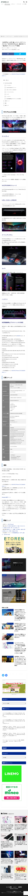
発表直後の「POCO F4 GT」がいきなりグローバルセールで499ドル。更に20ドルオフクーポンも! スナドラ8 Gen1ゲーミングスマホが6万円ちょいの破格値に (20, 661)
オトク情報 (24, 4)
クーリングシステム (9, 92)
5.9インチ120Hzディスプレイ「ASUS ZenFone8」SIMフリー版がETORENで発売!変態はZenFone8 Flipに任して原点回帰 (7, 876)
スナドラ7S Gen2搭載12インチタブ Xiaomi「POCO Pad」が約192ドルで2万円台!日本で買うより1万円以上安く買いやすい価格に (14, 714)
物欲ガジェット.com (17, 891)
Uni (4, 716)
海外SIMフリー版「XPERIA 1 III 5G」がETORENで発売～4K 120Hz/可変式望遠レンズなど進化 (21, 843)
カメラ (7, 94)
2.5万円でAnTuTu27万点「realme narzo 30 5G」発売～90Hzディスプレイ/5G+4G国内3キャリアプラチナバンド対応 (7, 861)
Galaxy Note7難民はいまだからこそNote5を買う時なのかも (20, 636)
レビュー (15, 887)
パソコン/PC (19, 4)
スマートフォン (7, 4)
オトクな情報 (9, 887)
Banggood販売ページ (6, 497)
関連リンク (6, 105)
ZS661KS (18, 335)
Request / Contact (14, 888)
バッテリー (7, 96)
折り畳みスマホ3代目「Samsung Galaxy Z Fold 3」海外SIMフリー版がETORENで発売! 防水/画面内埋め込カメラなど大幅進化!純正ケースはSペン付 (7, 845)
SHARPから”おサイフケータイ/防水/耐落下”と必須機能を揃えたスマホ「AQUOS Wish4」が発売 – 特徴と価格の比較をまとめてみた (20, 627)
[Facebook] (8, 54)
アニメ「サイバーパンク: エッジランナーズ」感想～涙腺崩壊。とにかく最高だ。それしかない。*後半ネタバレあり (14, 741)
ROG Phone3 (11, 524)
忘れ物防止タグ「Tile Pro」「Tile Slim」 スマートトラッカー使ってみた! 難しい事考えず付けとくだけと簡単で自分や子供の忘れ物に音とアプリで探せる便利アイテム (14, 727)
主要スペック (7, 100)
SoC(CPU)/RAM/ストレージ (10, 87)
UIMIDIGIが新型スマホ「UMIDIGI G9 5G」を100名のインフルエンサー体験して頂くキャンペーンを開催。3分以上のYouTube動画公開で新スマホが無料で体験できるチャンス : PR (20, 615)
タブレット (13, 4)
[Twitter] (20, 54)
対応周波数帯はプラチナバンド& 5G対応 (13, 98)
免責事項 (20, 887)
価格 (5, 103)
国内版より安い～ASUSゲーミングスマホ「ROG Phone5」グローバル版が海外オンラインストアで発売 (21, 861)
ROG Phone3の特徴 (8, 83)
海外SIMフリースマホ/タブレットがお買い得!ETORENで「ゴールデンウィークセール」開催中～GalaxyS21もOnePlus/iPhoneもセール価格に (21, 877)
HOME (3, 36)
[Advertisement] (14, 20)
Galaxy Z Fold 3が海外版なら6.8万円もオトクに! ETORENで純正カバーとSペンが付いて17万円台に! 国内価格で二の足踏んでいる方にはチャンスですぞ (21, 827)
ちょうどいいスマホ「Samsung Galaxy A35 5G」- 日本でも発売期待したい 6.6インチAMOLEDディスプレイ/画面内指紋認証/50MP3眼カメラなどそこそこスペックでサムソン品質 (20, 648)
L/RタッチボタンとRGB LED (10, 89)
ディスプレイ (8, 85)
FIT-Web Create (13, 892)
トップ (2, 4)
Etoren (15, 47)
